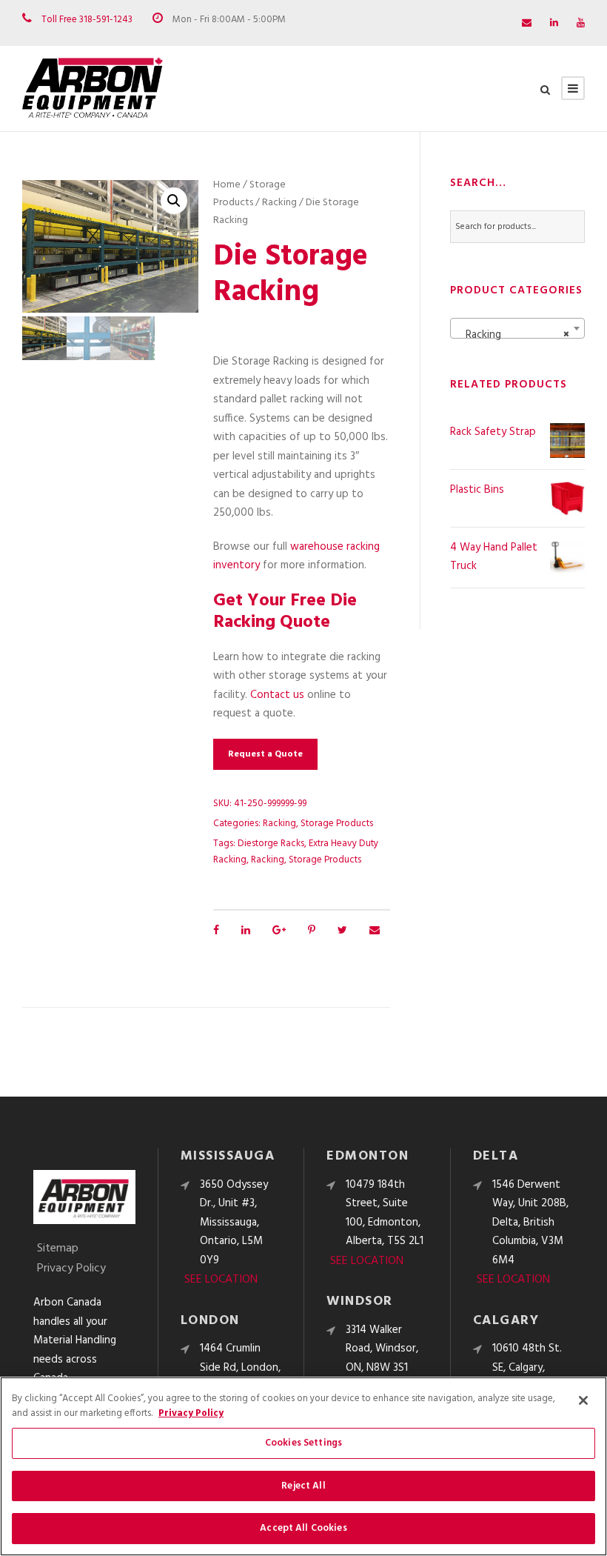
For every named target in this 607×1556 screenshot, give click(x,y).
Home (227, 184)
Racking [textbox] (513, 335)
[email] (526, 23)
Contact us (277, 695)
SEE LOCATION (221, 1279)
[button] (174, 200)
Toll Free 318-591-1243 (87, 19)
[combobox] (517, 328)
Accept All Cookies (303, 1528)
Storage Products (249, 193)
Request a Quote (265, 754)
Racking (279, 202)
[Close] (583, 1400)
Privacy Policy (71, 1268)
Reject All (303, 1486)
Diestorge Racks (271, 843)
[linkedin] (554, 23)
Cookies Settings (303, 1443)
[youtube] (581, 23)
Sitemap (57, 1248)
